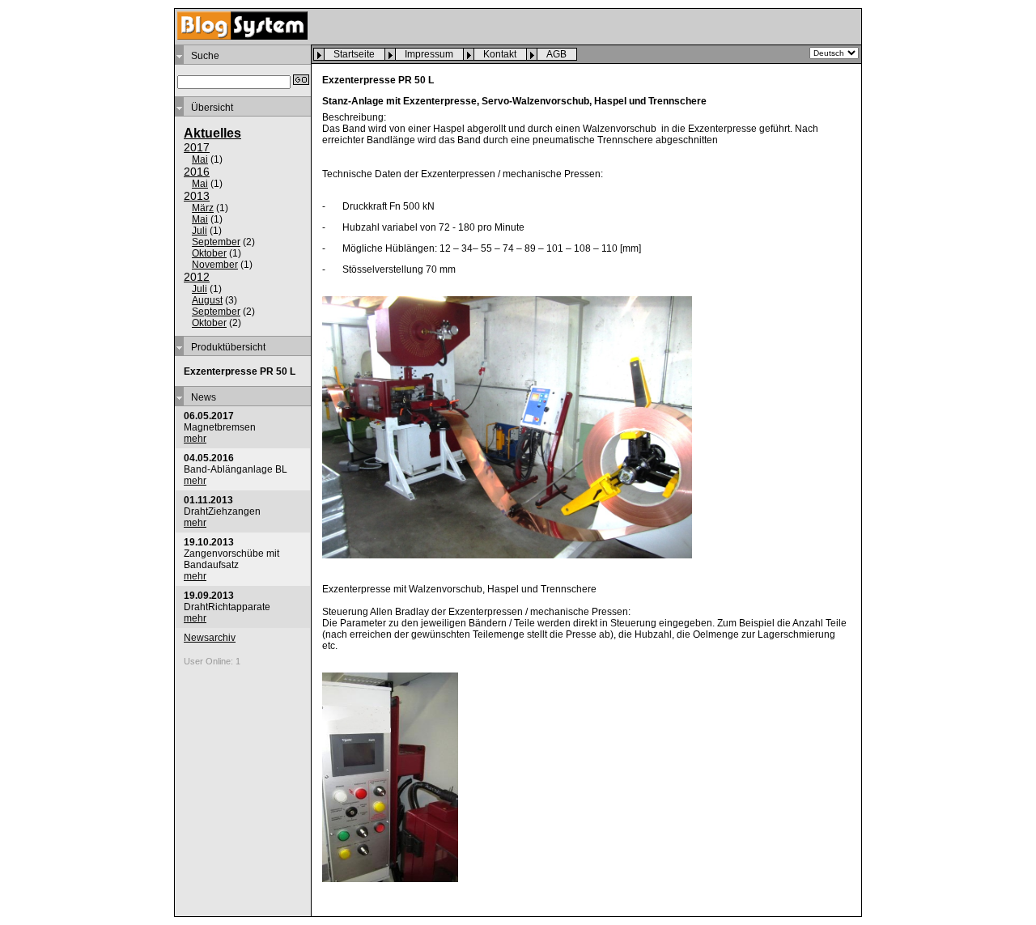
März (203, 208)
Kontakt (499, 54)
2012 (197, 276)
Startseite (354, 54)
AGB (556, 54)
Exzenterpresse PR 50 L (239, 371)
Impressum (429, 54)
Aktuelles (212, 133)
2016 (197, 171)
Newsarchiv (210, 637)
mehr (195, 438)
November (215, 264)
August (207, 300)
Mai (200, 159)
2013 (197, 195)
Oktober (209, 253)
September (216, 242)
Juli (199, 230)
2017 (197, 147)
